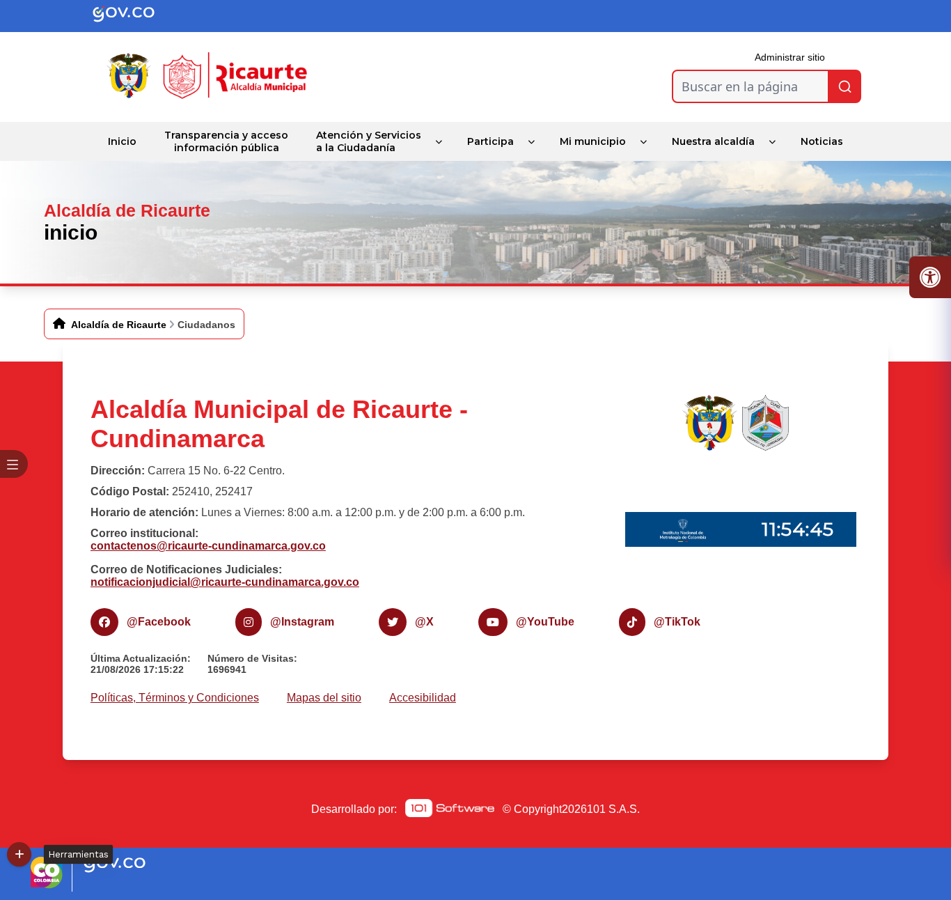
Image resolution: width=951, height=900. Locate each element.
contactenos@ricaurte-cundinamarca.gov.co (208, 546)
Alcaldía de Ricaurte (118, 324)
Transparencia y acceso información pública (226, 141)
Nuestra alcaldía (713, 141)
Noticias (822, 141)
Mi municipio (593, 141)
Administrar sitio (790, 57)
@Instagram (302, 622)
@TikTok (677, 622)
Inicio (122, 141)
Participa (490, 141)
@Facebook (159, 622)
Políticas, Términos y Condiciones (175, 698)
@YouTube (545, 622)
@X (424, 622)
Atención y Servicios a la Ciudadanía (368, 141)
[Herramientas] (19, 854)
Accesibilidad (422, 698)
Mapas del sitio (324, 698)
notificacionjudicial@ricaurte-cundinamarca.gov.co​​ (225, 582)
